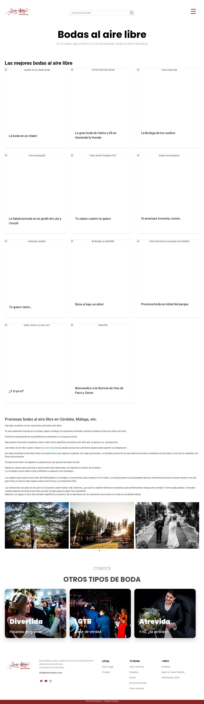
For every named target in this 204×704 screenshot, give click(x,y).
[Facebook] (41, 681)
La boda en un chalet (23, 136)
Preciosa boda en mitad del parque (164, 304)
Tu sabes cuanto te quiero (93, 218)
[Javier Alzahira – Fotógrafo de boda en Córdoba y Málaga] (17, 12)
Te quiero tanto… (20, 307)
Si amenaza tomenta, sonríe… (161, 218)
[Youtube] (46, 681)
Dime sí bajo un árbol (89, 304)
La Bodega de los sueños (158, 133)
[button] (99, 550)
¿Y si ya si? (16, 391)
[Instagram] (50, 681)
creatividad (49, 447)
